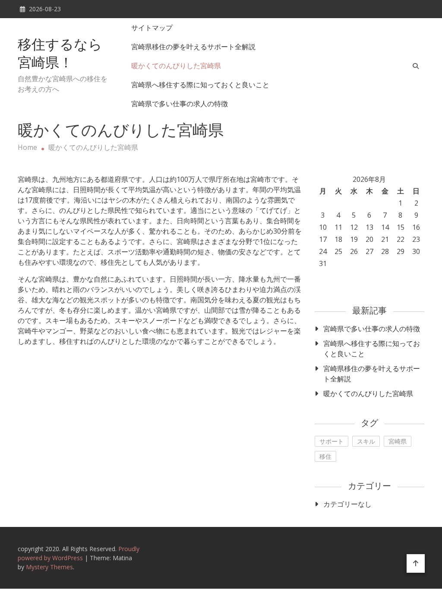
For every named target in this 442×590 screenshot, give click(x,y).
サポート (331, 441)
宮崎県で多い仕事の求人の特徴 (179, 103)
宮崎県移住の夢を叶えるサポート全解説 (193, 46)
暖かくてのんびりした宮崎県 (176, 65)
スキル (366, 441)
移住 (325, 456)
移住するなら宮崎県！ (60, 55)
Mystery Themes (49, 567)
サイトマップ (152, 27)
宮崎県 (397, 441)
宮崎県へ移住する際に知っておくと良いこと (200, 84)
